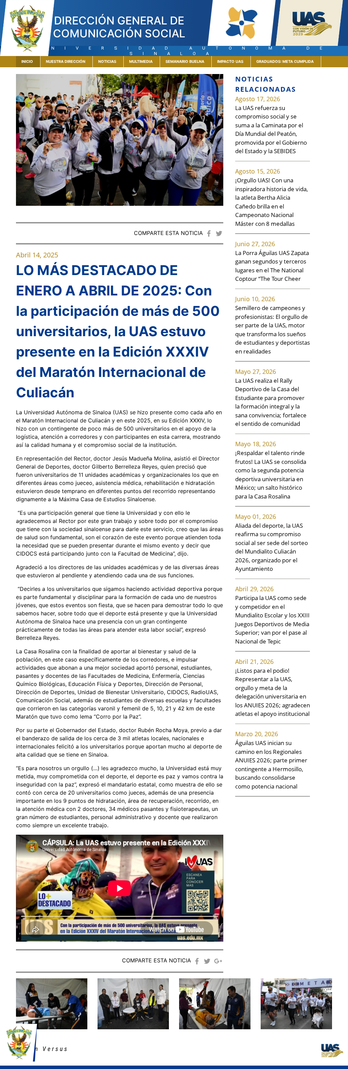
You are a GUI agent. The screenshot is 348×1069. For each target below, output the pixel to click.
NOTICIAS (107, 61)
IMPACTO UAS (230, 61)
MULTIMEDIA (141, 61)
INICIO (30, 61)
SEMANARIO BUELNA (185, 61)
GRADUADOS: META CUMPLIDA (285, 61)
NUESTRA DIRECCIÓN (65, 61)
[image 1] (133, 1003)
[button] (31, 145)
